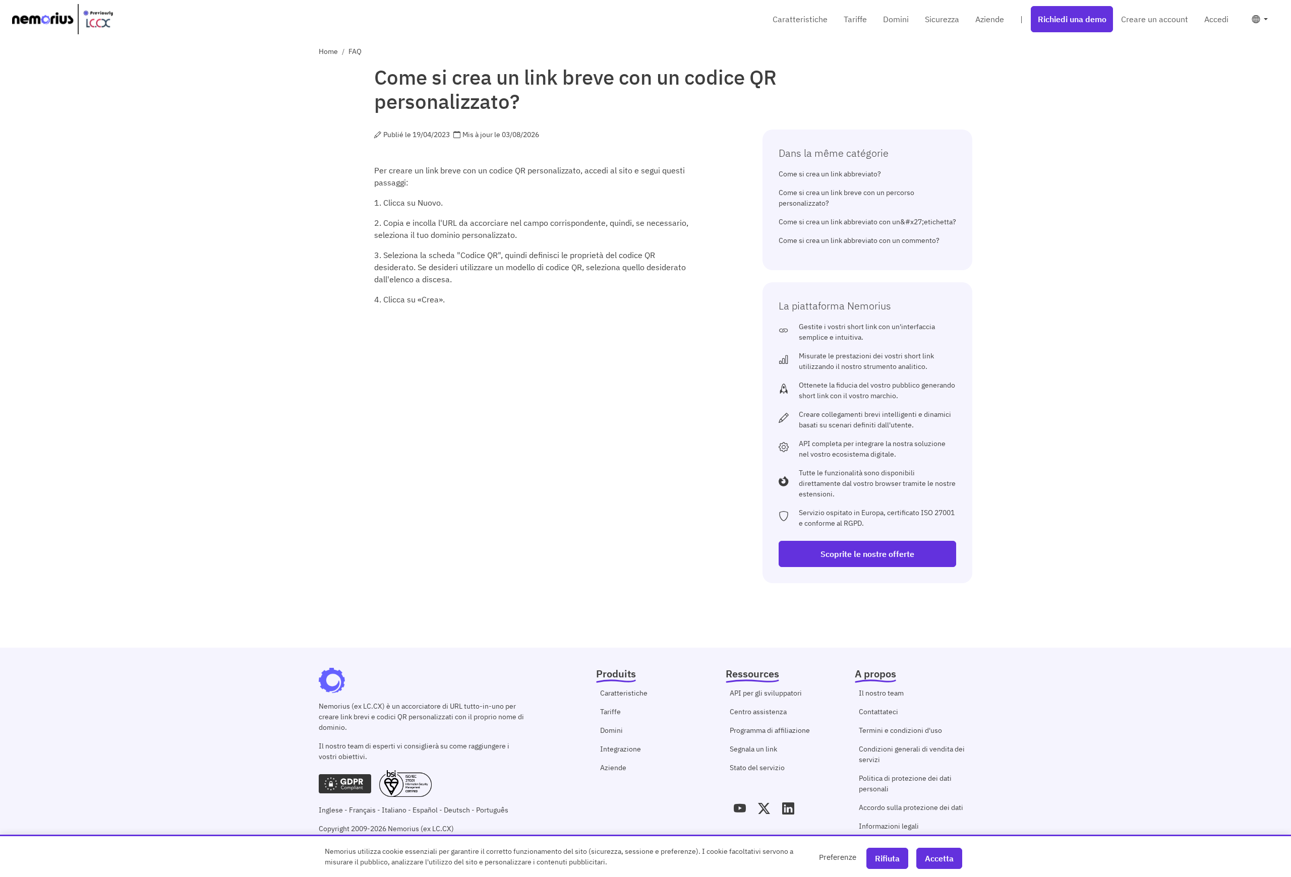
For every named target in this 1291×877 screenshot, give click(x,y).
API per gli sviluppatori (766, 693)
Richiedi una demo (1072, 19)
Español (425, 810)
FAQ (355, 51)
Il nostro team (881, 693)
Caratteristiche (800, 19)
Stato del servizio (757, 767)
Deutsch (457, 810)
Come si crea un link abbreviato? (830, 173)
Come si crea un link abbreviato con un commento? (859, 240)
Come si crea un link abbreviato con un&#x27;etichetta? (867, 221)
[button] (1260, 19)
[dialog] (645, 856)
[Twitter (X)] (764, 808)
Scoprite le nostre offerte (867, 554)
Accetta (939, 858)
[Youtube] (740, 808)
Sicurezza (942, 19)
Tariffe (855, 19)
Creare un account (1154, 19)
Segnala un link (753, 749)
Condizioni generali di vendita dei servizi (912, 754)
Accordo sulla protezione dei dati (911, 807)
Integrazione (620, 749)
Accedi (1216, 19)
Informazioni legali (889, 826)
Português (492, 810)
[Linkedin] (788, 808)
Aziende (989, 19)
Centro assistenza (758, 711)
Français (362, 810)
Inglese (331, 810)
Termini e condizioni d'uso (900, 730)
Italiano (394, 810)
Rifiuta (887, 858)
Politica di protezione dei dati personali (905, 783)
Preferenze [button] (837, 857)
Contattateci (878, 711)
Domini (896, 19)
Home (328, 51)
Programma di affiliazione (770, 730)
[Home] (62, 19)
